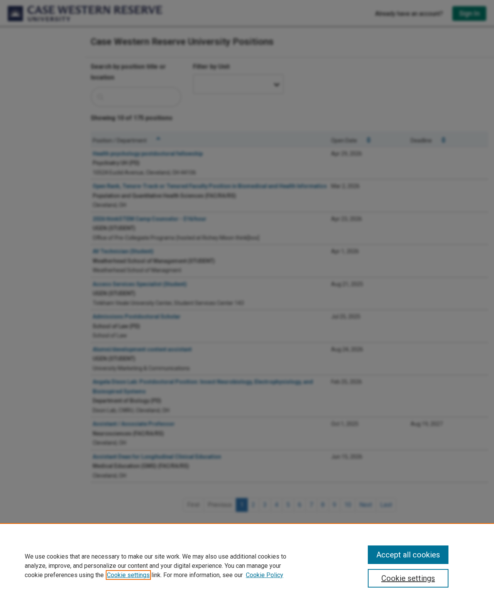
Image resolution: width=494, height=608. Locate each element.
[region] (247, 565)
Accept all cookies (408, 554)
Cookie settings (128, 575)
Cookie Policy (264, 575)
